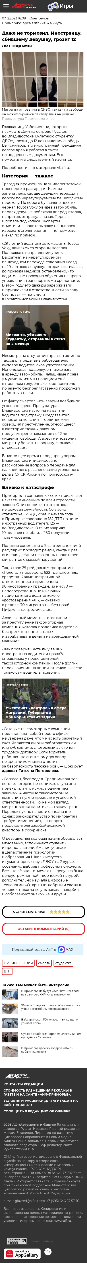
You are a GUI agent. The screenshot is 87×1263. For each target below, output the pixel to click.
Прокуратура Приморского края (29, 119)
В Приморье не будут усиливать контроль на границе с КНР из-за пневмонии (50, 992)
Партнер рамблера (42, 1241)
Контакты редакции (23, 1084)
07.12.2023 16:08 (14, 18)
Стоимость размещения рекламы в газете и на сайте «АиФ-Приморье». (38, 1092)
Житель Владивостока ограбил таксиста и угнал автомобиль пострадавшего (51, 1007)
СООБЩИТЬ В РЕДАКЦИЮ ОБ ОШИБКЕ (37, 1111)
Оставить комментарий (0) (44, 929)
